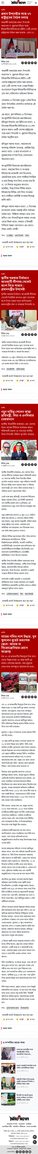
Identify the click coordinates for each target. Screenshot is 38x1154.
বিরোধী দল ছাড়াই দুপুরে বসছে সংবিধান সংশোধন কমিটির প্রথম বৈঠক (25, 1097)
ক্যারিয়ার (28, 1124)
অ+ (35, 1136)
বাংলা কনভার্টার (31, 1126)
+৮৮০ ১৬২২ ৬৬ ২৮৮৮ (22, 1141)
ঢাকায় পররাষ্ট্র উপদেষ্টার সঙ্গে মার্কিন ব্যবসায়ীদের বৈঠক (26, 1067)
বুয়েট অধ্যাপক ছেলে (13, 1008)
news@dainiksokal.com (19, 1138)
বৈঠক (27, 235)
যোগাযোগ (22, 1124)
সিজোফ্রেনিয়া (24, 1008)
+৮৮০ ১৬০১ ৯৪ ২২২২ (22, 1136)
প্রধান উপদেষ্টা (19, 235)
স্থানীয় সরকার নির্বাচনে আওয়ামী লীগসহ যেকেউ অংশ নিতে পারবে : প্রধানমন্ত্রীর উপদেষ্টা (16, 284)
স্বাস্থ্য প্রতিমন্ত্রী (29, 594)
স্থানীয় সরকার (20, 369)
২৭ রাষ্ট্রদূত (10, 235)
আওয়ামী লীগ (10, 369)
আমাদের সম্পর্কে (12, 1124)
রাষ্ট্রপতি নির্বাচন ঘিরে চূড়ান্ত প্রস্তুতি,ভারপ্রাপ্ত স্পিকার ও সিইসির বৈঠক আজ (25, 1081)
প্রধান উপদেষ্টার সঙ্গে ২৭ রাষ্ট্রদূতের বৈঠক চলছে (16, 15)
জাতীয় (3, 10)
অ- (35, 1142)
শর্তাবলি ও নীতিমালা (19, 1126)
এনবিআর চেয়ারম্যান (12, 594)
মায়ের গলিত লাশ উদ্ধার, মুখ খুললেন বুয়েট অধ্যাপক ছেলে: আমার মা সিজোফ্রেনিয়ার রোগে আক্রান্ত (18, 644)
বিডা (21, 594)
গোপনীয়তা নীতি (7, 1126)
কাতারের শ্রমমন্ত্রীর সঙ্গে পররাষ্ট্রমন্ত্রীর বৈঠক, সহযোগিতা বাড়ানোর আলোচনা (25, 1052)
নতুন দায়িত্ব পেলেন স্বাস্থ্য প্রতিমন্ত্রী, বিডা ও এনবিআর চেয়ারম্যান (17, 415)
